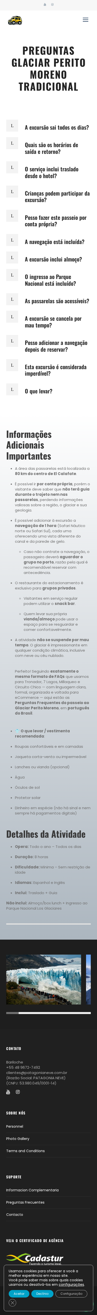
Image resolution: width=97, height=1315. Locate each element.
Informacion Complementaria (32, 1190)
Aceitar (19, 1294)
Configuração (71, 1294)
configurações (71, 1284)
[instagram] (52, 4)
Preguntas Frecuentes (25, 1202)
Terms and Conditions (25, 1150)
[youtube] (45, 4)
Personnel (14, 1126)
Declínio (42, 1294)
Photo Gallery (17, 1138)
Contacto (14, 1214)
